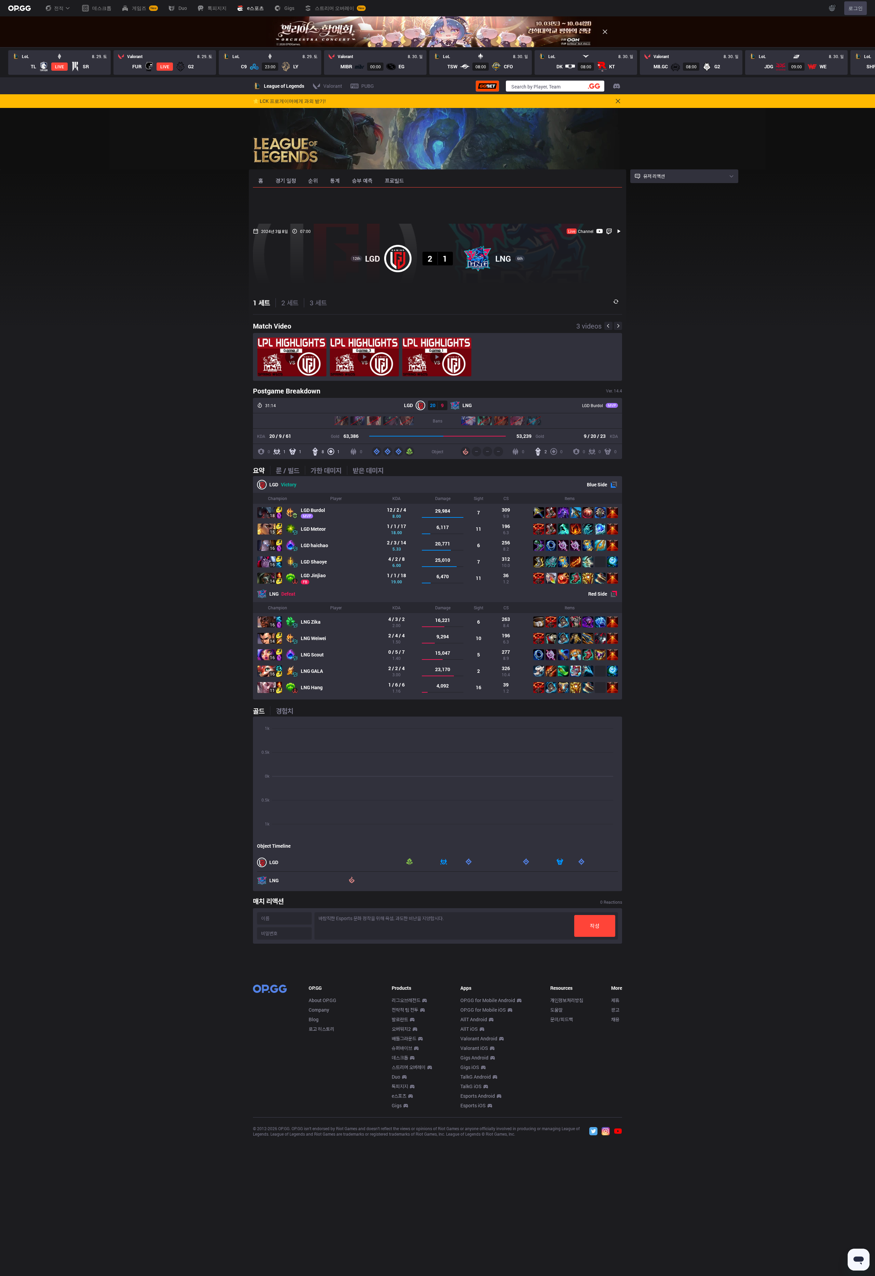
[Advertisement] (437, 205)
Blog (314, 1019)
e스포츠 (399, 1096)
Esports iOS (473, 1105)
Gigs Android (474, 1057)
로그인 (855, 8)
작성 (595, 925)
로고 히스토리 (321, 1029)
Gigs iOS (469, 1067)
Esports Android (477, 1096)
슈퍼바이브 (402, 1048)
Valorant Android (478, 1038)
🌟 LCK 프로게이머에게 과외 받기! (289, 101)
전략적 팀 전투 (405, 1010)
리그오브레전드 (406, 1000)
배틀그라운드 (404, 1038)
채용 (615, 1019)
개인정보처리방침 (566, 1000)
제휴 (615, 1000)
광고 (615, 1010)
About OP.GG (322, 1000)
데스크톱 (400, 1057)
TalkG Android (475, 1076)
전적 (59, 8)
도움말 (556, 1010)
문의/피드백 (561, 1019)
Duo (396, 1076)
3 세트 (318, 302)
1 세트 (261, 302)
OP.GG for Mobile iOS (483, 1010)
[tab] (261, 470)
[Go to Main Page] (19, 8)
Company (319, 1010)
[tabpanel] (437, 587)
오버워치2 (401, 1029)
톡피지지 (400, 1086)
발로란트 (400, 1019)
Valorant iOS (474, 1048)
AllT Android (473, 1019)
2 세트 (289, 302)
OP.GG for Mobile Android (487, 1000)
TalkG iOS (471, 1086)
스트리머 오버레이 (409, 1067)
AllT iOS (469, 1029)
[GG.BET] (487, 86)
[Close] (605, 32)
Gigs (397, 1105)
